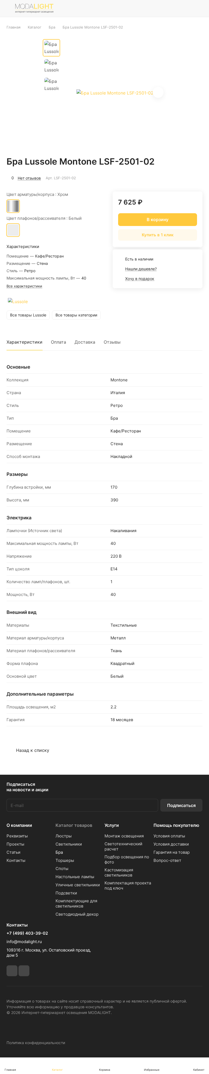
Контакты (16, 860)
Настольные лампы (75, 876)
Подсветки (66, 893)
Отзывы (112, 342)
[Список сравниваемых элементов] (171, 8)
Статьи (13, 852)
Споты (62, 868)
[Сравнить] (185, 177)
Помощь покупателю (176, 825)
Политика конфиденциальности (36, 1042)
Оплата (58, 342)
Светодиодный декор (77, 914)
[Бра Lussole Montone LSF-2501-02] (114, 93)
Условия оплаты (169, 836)
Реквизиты (17, 836)
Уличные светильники (78, 884)
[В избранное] (172, 177)
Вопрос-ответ (167, 860)
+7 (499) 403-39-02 (27, 933)
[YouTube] (24, 970)
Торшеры (65, 860)
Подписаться (181, 805)
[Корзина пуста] (199, 8)
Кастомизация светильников (118, 872)
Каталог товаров (74, 825)
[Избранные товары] (184, 8)
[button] (158, 92)
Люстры (64, 836)
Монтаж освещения (124, 836)
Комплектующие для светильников (76, 903)
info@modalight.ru (24, 941)
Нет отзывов (29, 178)
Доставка (85, 342)
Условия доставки (171, 844)
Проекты (15, 844)
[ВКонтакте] (12, 970)
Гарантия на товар (171, 852)
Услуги (111, 825)
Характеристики (24, 342)
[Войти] (157, 8)
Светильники (69, 844)
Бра (59, 852)
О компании (19, 825)
